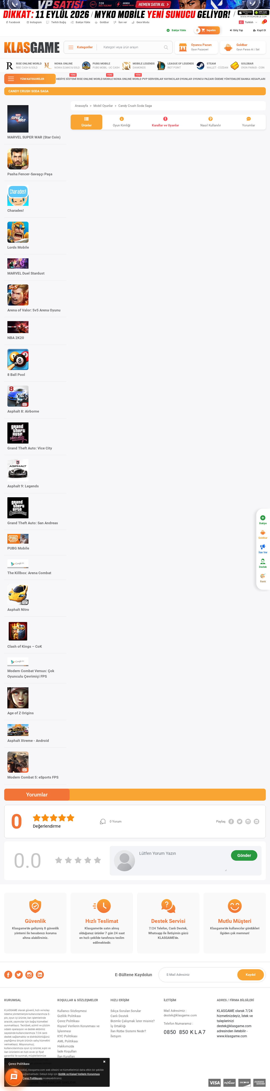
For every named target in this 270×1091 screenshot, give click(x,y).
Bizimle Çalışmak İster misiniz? (133, 1021)
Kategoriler (85, 47)
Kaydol (250, 975)
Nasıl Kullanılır (210, 125)
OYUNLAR (186, 78)
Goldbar (104, 22)
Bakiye (263, 523)
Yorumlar (248, 125)
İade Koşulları (67, 1051)
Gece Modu (142, 22)
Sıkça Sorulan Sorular (126, 1011)
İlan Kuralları (66, 1056)
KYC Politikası (67, 1036)
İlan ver (123, 22)
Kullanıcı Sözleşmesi (72, 1011)
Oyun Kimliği (121, 125)
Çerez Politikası (68, 1021)
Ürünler (86, 125)
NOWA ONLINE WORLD (127, 77)
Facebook (14, 22)
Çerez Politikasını (32, 1078)
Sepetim (206, 30)
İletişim (116, 1036)
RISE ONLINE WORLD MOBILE (95, 77)
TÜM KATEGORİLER (32, 78)
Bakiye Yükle (83, 22)
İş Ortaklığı (118, 1026)
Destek (263, 567)
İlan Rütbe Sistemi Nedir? (128, 1031)
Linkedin (256, 821)
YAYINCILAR (171, 78)
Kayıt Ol (261, 30)
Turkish (249, 22)
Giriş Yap (238, 30)
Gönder (244, 855)
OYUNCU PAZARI (203, 78)
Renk (263, 581)
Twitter (239, 821)
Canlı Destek (119, 1016)
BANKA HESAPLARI (253, 78)
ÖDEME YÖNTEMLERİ (227, 78)
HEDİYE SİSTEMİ (66, 77)
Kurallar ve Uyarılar (165, 125)
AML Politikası (67, 1041)
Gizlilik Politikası (69, 1016)
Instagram (36, 22)
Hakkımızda (65, 1046)
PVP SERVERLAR (152, 78)
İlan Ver (263, 552)
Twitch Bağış (58, 22)
